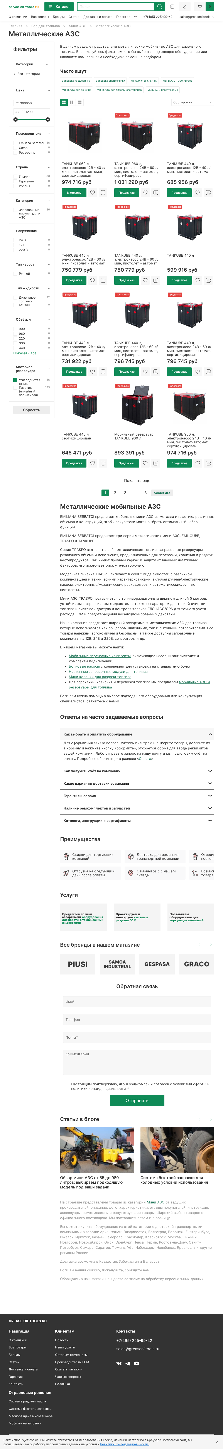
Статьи (74, 17)
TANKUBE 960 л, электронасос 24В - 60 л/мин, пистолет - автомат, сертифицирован (136, 170)
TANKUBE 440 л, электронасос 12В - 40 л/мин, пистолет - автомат (189, 168)
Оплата (145, 758)
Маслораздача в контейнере (30, 1416)
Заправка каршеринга (76, 80)
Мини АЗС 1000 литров (177, 80)
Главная (15, 26)
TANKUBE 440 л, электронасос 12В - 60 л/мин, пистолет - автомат (83, 259)
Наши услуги (65, 1347)
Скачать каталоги (68, 1369)
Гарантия (123, 17)
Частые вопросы (68, 1376)
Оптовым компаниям (71, 1354)
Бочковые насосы (84, 666)
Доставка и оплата (97, 17)
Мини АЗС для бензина (76, 89)
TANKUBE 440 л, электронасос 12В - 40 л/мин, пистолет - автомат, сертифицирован (83, 349)
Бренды (59, 17)
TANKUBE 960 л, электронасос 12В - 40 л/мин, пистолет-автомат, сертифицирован (83, 170)
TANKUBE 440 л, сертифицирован (76, 436)
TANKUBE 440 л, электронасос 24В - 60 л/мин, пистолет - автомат (136, 259)
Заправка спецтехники (110, 80)
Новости (62, 1340)
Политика (62, 1384)
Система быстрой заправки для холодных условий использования (174, 1180)
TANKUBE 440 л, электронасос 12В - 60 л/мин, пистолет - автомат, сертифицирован (136, 349)
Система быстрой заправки (30, 1408)
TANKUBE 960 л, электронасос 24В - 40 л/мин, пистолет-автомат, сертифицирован (189, 440)
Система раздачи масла (27, 1401)
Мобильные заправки (25, 1423)
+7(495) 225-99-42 (158, 17)
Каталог (63, 6)
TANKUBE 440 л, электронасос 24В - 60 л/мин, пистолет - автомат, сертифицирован (189, 349)
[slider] (15, 119)
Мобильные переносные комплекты (100, 656)
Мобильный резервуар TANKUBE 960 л (134, 436)
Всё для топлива (45, 26)
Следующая (162, 492)
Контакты (16, 1384)
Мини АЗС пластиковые (162, 89)
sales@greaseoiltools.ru (196, 17)
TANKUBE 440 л (180, 255)
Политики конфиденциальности (124, 1444)
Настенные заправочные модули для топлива (108, 671)
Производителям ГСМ (72, 1362)
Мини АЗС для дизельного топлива (119, 89)
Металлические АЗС (144, 80)
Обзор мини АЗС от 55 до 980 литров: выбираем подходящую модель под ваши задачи (91, 1182)
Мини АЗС (77, 26)
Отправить (137, 1100)
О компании (18, 17)
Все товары (40, 17)
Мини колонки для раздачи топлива (100, 677)
